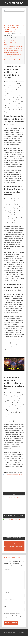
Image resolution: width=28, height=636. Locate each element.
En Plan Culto (14, 3)
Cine (20, 33)
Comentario (7, 569)
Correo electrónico (9, 599)
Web (5, 606)
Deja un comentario (8, 35)
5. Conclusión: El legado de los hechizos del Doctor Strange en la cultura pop (14, 59)
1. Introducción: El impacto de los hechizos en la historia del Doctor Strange (12, 42)
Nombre (6, 593)
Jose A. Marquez (12, 33)
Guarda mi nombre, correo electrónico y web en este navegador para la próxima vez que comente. (13, 616)
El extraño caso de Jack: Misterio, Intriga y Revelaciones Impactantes (14, 542)
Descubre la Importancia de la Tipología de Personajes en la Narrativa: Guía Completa (13, 548)
